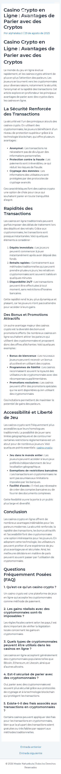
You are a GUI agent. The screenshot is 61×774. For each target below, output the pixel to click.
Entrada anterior (30, 747)
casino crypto (44, 447)
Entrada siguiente (30, 753)
